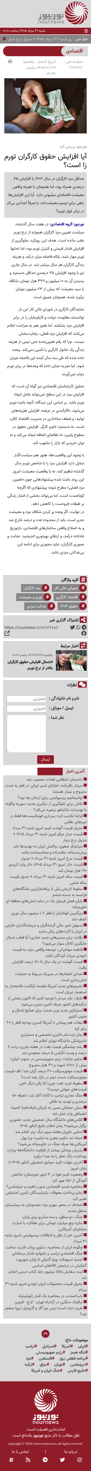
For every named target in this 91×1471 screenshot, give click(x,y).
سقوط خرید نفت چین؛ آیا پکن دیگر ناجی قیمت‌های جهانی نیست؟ (53, 1086)
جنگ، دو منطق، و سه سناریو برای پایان (53, 1217)
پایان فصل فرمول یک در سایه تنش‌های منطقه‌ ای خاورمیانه (46, 904)
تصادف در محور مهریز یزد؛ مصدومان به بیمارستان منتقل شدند (46, 1208)
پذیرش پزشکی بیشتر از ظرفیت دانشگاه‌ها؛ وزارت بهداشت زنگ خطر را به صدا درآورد (47, 1153)
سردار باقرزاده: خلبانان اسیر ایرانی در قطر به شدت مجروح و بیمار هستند (46, 788)
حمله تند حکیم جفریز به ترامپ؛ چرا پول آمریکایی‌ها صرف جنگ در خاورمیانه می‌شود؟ (52, 1141)
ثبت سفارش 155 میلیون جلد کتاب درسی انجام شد (48, 1274)
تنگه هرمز (77, 1352)
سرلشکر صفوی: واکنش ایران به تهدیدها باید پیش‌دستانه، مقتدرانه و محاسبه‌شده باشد (50, 849)
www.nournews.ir (44, 1443)
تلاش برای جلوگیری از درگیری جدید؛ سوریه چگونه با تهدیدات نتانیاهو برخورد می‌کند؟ (46, 807)
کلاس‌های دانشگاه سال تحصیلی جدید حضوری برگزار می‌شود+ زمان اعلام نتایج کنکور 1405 (48, 1123)
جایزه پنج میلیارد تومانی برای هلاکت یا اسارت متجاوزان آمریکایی (49, 1226)
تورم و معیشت (30, 597)
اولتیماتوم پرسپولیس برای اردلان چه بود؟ (51, 797)
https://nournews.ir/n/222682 (31, 628)
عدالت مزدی (36, 606)
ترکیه (28, 1365)
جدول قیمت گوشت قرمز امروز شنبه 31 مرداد (48, 828)
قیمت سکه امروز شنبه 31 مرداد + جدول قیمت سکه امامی (48, 879)
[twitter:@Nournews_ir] (62, 1460)
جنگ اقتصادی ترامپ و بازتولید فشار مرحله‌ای (48, 1253)
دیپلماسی (77, 1365)
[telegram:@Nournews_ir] (45, 1460)
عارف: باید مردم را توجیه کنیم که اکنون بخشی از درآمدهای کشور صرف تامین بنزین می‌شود (47, 1001)
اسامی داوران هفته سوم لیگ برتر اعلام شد (49, 1132)
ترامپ (30, 1346)
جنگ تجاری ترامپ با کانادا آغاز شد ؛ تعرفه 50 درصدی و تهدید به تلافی (49, 1098)
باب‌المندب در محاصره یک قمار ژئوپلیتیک (51, 1296)
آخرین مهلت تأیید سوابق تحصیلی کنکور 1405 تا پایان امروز (48, 1165)
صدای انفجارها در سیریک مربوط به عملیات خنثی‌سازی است (51, 977)
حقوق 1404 (69, 606)
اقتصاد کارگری (67, 597)
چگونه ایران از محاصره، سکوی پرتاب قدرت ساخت (45, 1247)
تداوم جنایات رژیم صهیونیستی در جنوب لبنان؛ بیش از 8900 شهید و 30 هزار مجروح (48, 1062)
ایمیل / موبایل (62, 708)
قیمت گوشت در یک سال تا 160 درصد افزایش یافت (49, 965)
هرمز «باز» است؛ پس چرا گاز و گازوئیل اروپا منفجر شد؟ (46, 1311)
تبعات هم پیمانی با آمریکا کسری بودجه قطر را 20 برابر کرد (47, 1025)
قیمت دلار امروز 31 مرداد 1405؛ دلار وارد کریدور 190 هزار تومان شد (47, 867)
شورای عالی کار (66, 588)
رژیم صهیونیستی (49, 1352)
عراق (43, 1365)
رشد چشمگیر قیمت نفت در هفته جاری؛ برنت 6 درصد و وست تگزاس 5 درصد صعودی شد (47, 1050)
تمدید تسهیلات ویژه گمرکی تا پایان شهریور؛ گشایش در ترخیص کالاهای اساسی (51, 1262)
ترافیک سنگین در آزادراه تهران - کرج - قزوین (49, 1302)
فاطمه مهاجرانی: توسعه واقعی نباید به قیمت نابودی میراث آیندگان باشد (49, 952)
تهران (58, 1365)
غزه (28, 1359)
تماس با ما (20, 1452)
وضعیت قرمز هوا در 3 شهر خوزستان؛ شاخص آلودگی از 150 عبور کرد (49, 1177)
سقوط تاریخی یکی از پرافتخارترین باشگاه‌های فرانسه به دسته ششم (50, 892)
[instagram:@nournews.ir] (79, 1460)
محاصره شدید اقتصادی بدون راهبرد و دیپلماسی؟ (45, 1186)
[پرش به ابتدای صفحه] (45, 1334)
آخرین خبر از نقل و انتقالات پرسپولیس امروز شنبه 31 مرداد (46, 1238)
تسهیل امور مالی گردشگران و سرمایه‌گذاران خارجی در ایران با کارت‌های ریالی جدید (46, 928)
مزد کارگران (32, 588)
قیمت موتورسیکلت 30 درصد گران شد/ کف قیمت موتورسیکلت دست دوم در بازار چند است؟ (46, 1074)
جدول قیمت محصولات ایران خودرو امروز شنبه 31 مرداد (46, 1287)
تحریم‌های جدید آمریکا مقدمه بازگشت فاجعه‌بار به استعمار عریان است (46, 989)
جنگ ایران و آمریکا (45, 1371)
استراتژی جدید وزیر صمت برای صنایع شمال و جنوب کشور (49, 1013)
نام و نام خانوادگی (65, 698)
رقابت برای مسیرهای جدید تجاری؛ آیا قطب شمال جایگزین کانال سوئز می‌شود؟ (46, 940)
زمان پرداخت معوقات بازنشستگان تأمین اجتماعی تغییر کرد (46, 1195)
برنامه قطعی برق (72, 1359)
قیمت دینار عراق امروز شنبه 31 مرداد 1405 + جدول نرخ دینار (50, 837)
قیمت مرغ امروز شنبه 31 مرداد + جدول (52, 858)
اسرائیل (48, 1346)
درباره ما (70, 1452)
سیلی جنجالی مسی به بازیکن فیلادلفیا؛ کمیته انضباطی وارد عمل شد (49, 1110)
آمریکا (66, 1346)
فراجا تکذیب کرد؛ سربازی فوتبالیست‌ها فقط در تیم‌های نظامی (48, 819)
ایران (81, 1346)
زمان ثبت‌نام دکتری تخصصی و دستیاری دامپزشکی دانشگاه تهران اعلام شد (54, 1037)
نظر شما (57, 718)
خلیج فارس (76, 1371)
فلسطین (45, 1359)
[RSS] (28, 1460)
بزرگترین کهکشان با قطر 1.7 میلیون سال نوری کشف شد (49, 916)
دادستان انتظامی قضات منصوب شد (55, 779)
